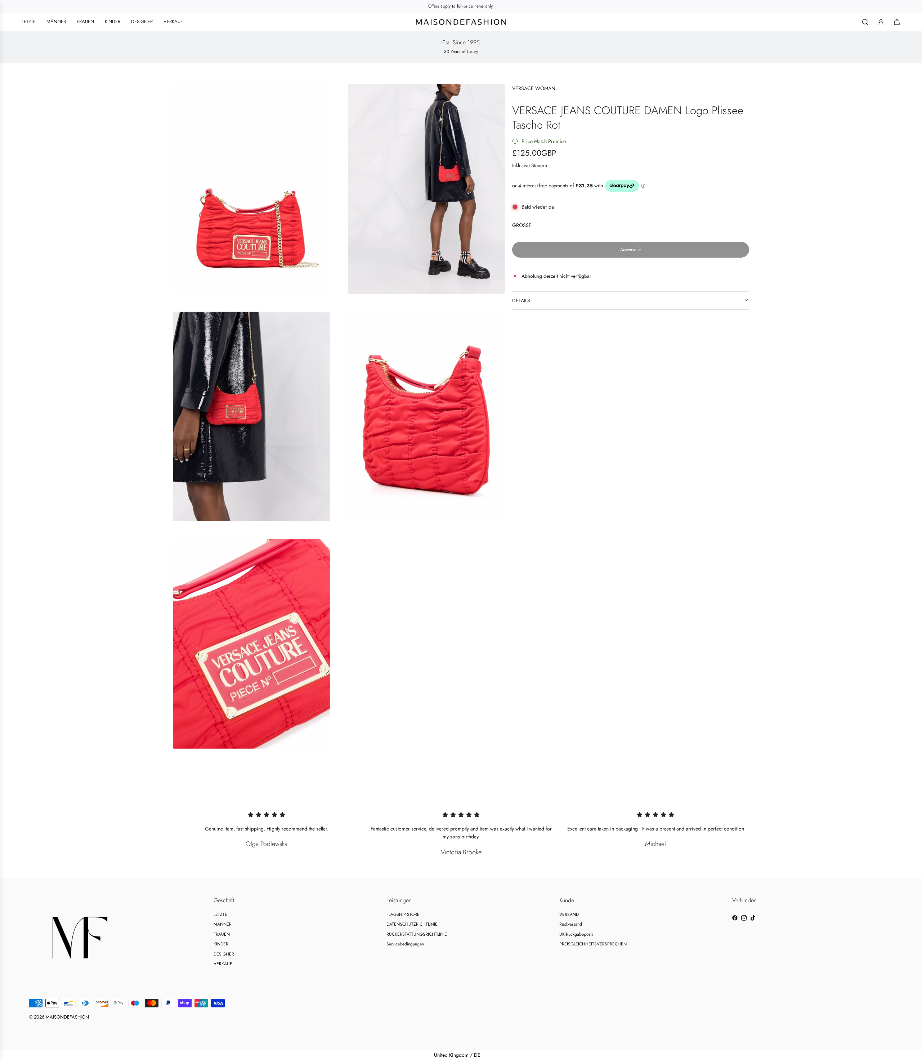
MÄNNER (223, 924)
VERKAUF (223, 964)
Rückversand (570, 924)
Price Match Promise (544, 141)
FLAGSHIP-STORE (403, 914)
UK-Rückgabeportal (577, 934)
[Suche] (865, 22)
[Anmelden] (881, 22)
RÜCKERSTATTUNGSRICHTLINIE (416, 934)
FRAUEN (222, 934)
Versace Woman (533, 88)
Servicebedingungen (405, 944)
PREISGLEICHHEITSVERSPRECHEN (593, 944)
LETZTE (220, 914)
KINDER (221, 944)
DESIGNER (224, 954)
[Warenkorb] (897, 22)
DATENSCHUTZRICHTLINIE (412, 924)
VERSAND (569, 914)
